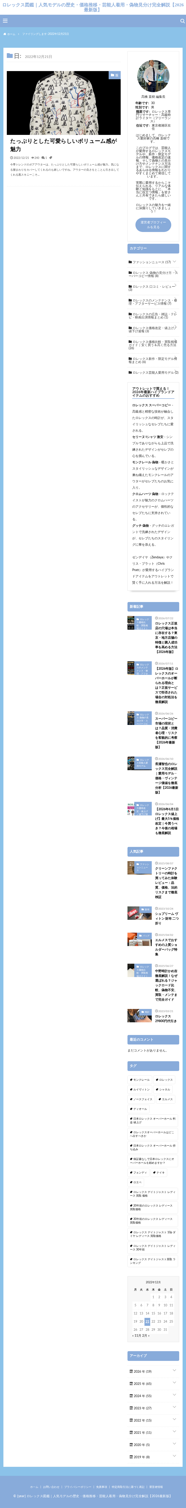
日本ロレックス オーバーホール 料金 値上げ (153, 1120)
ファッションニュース (151, 262)
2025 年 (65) (142, 1384)
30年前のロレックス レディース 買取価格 (151, 1221)
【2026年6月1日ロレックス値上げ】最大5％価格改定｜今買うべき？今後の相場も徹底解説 (167, 821)
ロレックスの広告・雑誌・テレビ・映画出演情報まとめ (153, 316)
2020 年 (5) (141, 1445)
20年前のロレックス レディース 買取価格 (151, 1207)
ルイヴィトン (141, 1089)
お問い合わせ (51, 1487)
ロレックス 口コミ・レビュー (152, 288)
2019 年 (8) (141, 1457)
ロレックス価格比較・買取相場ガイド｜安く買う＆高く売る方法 (153, 345)
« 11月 (136, 1335)
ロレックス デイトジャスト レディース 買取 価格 (153, 1194)
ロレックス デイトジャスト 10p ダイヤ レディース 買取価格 (153, 1234)
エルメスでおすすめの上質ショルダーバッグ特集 (166, 947)
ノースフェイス (142, 1099)
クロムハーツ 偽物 (145, 494)
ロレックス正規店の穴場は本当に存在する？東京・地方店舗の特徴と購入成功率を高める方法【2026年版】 (166, 638)
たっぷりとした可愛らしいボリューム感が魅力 (63, 145)
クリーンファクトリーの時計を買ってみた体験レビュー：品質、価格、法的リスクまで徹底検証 (166, 883)
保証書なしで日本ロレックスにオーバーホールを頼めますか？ (152, 1161)
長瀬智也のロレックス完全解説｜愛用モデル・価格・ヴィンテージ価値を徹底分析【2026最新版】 (166, 778)
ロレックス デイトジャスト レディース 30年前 (153, 1248)
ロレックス (166, 1079)
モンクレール (141, 1079)
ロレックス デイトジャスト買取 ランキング (153, 1261)
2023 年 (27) (142, 1408)
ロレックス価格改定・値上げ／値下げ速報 (153, 330)
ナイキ (161, 1172)
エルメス (167, 1099)
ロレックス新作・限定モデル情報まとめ (153, 360)
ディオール (140, 1109)
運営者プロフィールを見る (153, 225)
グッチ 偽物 (140, 525)
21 (147, 1321)
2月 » (145, 1335)
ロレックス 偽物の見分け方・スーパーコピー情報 (153, 274)
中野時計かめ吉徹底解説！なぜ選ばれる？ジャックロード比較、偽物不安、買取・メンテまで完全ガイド (166, 985)
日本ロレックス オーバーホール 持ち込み (153, 1147)
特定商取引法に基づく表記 (128, 1487)
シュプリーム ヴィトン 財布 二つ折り (167, 918)
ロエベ (137, 1182)
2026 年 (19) (142, 1371)
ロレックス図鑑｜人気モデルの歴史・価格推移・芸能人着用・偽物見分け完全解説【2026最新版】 (93, 7)
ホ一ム (34, 1487)
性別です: (142, 107)
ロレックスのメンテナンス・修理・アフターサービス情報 (153, 302)
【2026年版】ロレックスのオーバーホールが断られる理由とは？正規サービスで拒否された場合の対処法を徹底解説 (166, 685)
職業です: (143, 111)
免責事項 (101, 1487)
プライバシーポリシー (77, 1487)
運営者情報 (156, 1487)
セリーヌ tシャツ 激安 (147, 437)
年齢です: (142, 103)
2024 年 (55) (142, 1396)
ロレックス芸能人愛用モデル (155, 372)
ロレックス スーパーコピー (151, 405)
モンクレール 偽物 (145, 462)
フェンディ (140, 1172)
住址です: (143, 125)
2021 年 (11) (142, 1432)
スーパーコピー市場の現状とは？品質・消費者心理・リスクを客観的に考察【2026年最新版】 (166, 733)
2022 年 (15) (142, 1420)
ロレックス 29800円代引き (166, 1019)
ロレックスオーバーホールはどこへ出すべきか (152, 1134)
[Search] (182, 21)
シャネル (164, 1089)
